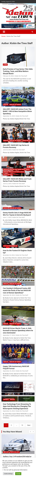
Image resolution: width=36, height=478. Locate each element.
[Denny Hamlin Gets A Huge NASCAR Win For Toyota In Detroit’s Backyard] (18, 200)
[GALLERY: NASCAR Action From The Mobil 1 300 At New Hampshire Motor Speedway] (18, 97)
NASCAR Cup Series (15, 104)
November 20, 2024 (8, 255)
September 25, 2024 (9, 371)
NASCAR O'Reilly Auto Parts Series (13, 172)
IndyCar (6, 452)
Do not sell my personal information (15, 470)
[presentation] (30, 431)
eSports (5, 399)
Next (28, 425)
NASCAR (5, 104)
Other (5, 64)
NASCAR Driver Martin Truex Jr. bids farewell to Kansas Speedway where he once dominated (18, 330)
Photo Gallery (26, 140)
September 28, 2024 (9, 295)
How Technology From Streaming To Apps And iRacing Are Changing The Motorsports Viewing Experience (17, 406)
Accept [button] (18, 473)
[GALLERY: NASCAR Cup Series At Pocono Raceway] (18, 133)
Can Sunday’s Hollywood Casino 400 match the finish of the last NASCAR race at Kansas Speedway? (17, 290)
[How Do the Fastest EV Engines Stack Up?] (18, 238)
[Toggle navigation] (3, 32)
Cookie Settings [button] (8, 473)
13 (22, 425)
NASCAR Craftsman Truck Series (19, 169)
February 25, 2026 (8, 76)
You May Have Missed (12, 431)
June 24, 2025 (7, 150)
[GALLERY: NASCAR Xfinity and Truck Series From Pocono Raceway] (18, 166)
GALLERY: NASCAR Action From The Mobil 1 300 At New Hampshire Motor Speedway (17, 111)
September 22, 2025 (9, 116)
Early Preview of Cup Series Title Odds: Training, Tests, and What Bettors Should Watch (18, 71)
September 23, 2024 (9, 411)
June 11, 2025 (7, 217)
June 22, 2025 (7, 183)
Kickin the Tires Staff (21, 76)
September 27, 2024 (9, 335)
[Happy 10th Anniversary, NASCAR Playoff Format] (18, 354)
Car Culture (7, 246)
